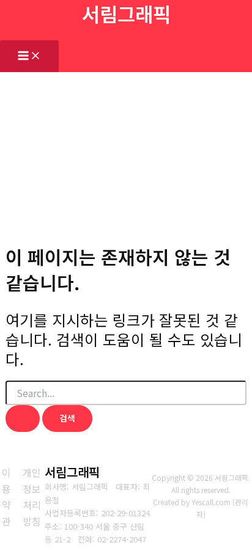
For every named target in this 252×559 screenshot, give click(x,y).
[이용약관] (6, 496)
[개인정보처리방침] (32, 496)
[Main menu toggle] (29, 56)
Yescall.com (211, 502)
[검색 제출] (23, 418)
